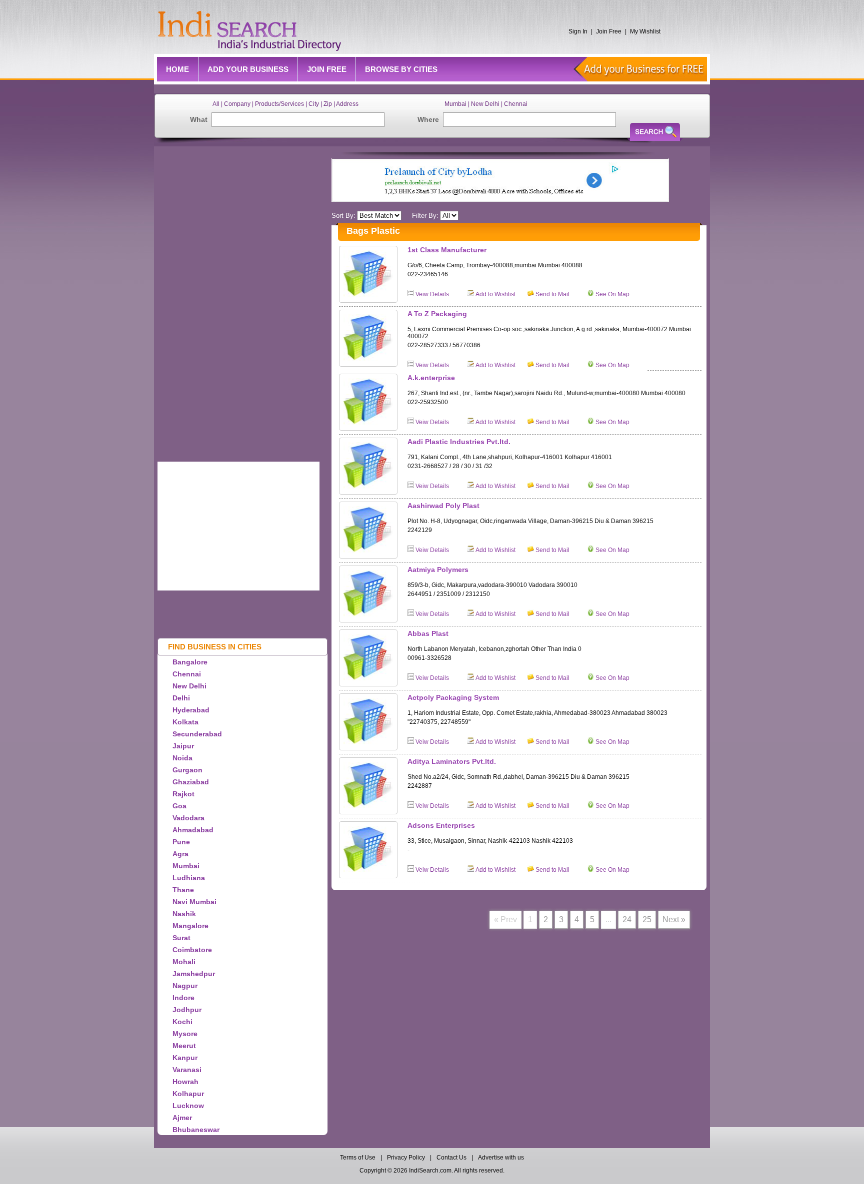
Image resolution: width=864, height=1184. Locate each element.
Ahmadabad (193, 830)
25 (647, 919)
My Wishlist (645, 31)
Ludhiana (188, 878)
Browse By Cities (401, 69)
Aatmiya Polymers (438, 570)
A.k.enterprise (431, 378)
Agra (180, 854)
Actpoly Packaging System (453, 697)
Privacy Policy (406, 1157)
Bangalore (190, 662)
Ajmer (182, 1118)
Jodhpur (187, 1010)
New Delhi (189, 686)
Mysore (185, 1034)
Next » (674, 919)
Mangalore (190, 926)
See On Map (613, 294)
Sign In (578, 31)
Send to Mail (553, 294)
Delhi (181, 698)
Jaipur (183, 746)
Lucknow (188, 1106)
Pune (181, 842)
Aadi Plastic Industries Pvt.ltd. (459, 442)
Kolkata (185, 722)
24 (627, 919)
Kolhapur (188, 1094)
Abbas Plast (428, 633)
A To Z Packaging (437, 314)
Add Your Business (248, 69)
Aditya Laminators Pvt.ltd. (452, 761)
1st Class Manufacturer (447, 250)
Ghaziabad (190, 782)
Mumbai (186, 866)
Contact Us (451, 1157)
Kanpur (185, 1058)
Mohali (184, 962)
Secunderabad (197, 734)
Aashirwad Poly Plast (444, 506)
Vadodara (188, 818)
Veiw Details (432, 294)
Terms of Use (358, 1157)
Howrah (185, 1082)
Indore (183, 998)
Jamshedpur (193, 974)
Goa (179, 806)
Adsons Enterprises (441, 825)
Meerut (184, 1046)
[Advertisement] (253, 301)
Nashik (184, 914)
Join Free (609, 31)
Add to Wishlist (496, 294)
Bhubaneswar (196, 1130)
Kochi (182, 1022)
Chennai (186, 674)
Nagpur (185, 986)
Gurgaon (187, 770)
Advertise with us (501, 1157)
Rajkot (183, 794)
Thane (183, 890)
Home (177, 69)
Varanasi (187, 1070)
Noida (182, 758)
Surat (181, 938)
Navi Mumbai (194, 902)
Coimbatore (192, 950)
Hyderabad (191, 710)
